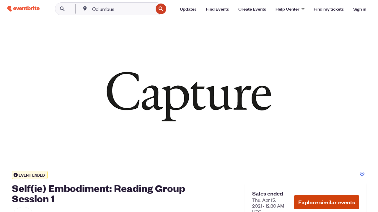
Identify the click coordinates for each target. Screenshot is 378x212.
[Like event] (362, 174)
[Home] (23, 8)
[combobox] (122, 9)
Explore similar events (326, 202)
